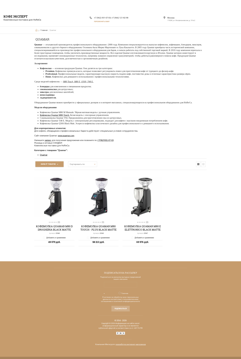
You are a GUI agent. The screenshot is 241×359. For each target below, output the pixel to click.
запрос (48, 140)
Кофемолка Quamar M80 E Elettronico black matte (142, 228)
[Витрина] (198, 164)
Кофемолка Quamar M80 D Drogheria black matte (54, 228)
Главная (44, 30)
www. (60, 135)
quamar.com (68, 135)
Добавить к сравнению (56, 237)
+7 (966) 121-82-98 (120, 18)
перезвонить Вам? (101, 21)
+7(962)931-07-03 (105, 140)
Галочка (124, 293)
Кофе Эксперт (15, 16)
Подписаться (121, 309)
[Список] (203, 164)
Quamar (43, 155)
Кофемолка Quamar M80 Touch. (55, 115)
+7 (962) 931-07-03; (102, 18)
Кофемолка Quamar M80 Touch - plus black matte (98, 228)
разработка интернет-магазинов (131, 344)
